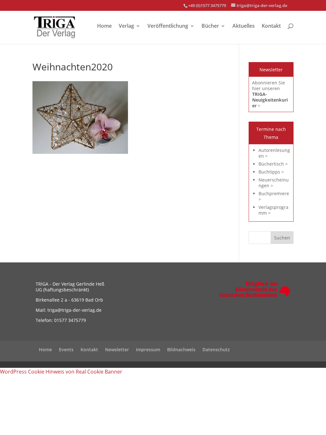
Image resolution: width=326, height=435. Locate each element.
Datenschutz (216, 349)
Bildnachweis (181, 349)
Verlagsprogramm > (273, 210)
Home (104, 26)
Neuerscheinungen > (274, 183)
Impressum (148, 349)
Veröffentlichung (167, 26)
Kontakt (271, 26)
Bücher (210, 26)
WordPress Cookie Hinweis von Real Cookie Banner (61, 371)
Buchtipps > (271, 172)
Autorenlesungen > (274, 153)
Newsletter (117, 349)
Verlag (126, 26)
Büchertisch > (273, 164)
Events (66, 349)
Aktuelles (243, 26)
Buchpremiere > (274, 196)
